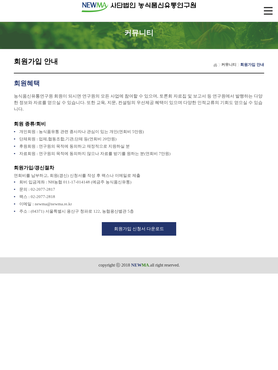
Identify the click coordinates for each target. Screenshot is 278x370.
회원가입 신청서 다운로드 (139, 228)
